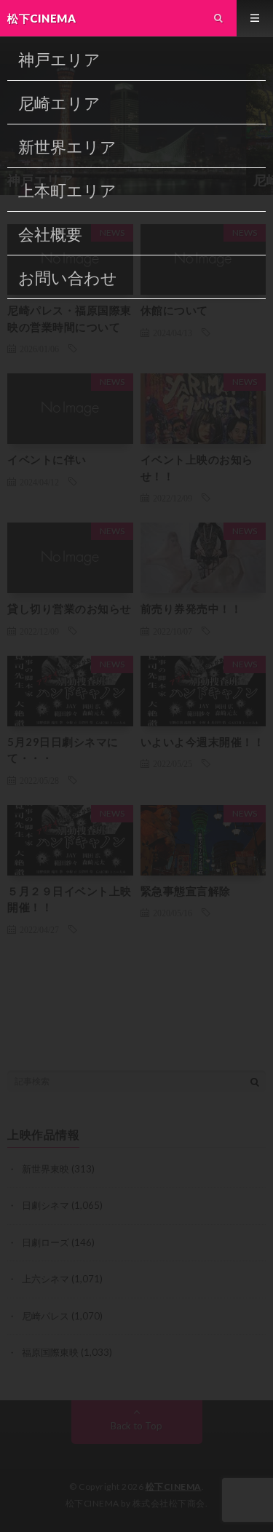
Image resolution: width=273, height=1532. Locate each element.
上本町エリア (67, 190)
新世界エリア (67, 146)
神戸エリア (59, 59)
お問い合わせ (67, 277)
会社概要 (50, 234)
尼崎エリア (59, 103)
